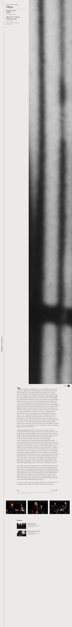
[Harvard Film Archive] (1, 344)
